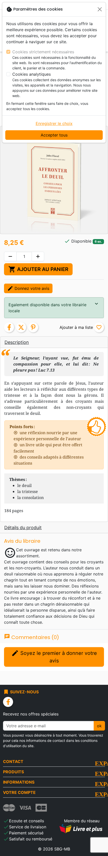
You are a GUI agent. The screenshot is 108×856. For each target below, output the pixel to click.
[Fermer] (100, 9)
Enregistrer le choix (54, 123)
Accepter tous (54, 135)
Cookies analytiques (31, 74)
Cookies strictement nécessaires (43, 51)
